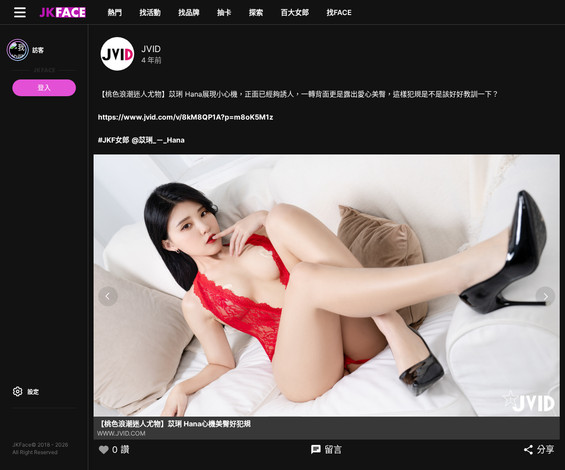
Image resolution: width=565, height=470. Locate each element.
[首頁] (61, 12)
